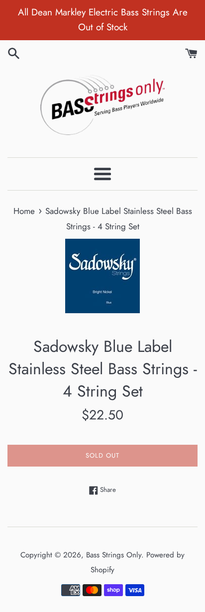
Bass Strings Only (113, 554)
